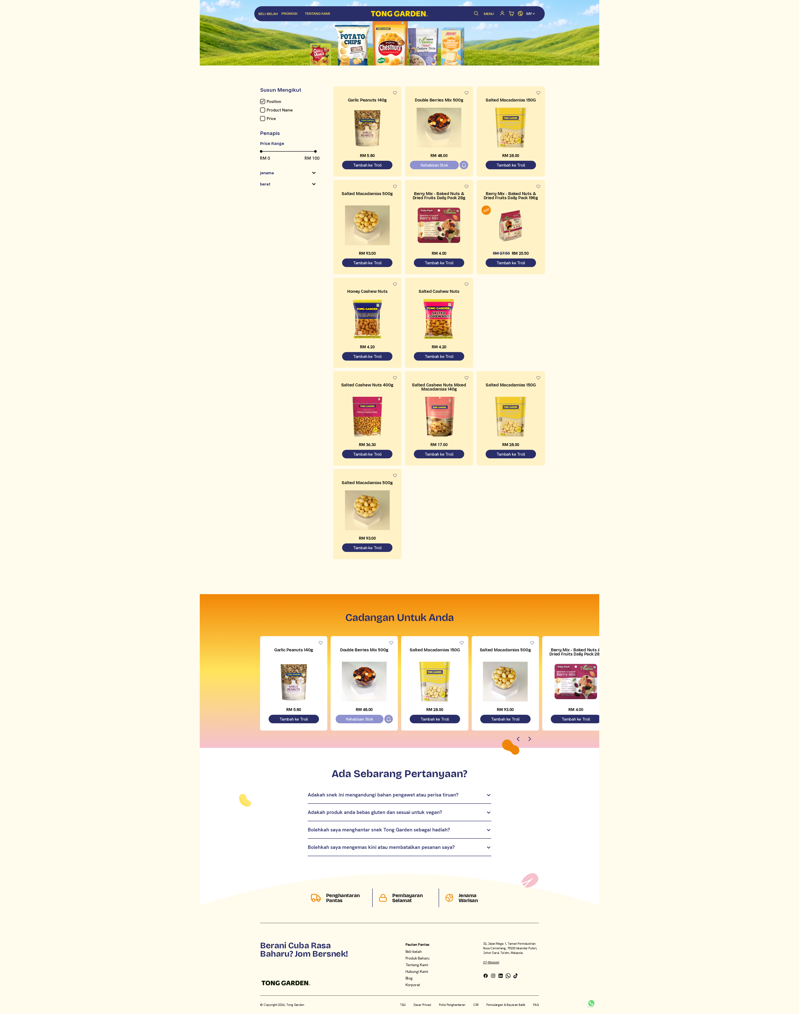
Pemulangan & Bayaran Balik (505, 1005)
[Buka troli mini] (511, 13)
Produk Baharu (418, 958)
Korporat (413, 984)
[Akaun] (503, 13)
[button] (288, 174)
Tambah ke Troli (367, 165)
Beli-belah (414, 951)
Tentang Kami (417, 964)
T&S (403, 1005)
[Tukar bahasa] (520, 13)
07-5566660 (491, 963)
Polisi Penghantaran (452, 1005)
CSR (476, 1005)
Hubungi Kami (417, 971)
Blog (409, 978)
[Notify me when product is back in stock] (464, 165)
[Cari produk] (476, 14)
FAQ (536, 1005)
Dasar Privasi (422, 1005)
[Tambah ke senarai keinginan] (395, 93)
